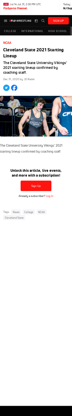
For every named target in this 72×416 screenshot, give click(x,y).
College (28, 212)
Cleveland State (14, 217)
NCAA (7, 43)
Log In (49, 196)
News (16, 212)
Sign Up (36, 186)
